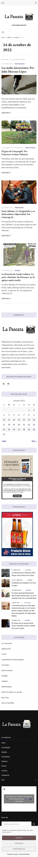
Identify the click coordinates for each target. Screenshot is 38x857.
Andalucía (6, 649)
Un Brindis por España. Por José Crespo (24, 584)
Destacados (20, 64)
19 (14, 424)
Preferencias (19, 849)
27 (19, 429)
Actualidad (7, 643)
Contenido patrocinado (13, 660)
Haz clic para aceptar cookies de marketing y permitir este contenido (19, 799)
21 (24, 424)
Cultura (28, 570)
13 (19, 420)
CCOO (4, 654)
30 (34, 429)
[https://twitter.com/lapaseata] (4, 384)
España (30, 580)
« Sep (4, 441)
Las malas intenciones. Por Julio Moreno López (18, 70)
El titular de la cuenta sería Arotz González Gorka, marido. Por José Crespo (23, 625)
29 (29, 429)
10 (4, 420)
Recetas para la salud (12, 692)
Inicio (3, 743)
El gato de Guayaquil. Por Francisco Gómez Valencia (15, 153)
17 (4, 424)
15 (29, 420)
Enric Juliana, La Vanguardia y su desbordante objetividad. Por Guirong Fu (18, 214)
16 (34, 420)
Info (3, 780)
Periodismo (19, 207)
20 (19, 424)
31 (4, 434)
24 (4, 429)
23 (34, 424)
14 (24, 420)
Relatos (5, 698)
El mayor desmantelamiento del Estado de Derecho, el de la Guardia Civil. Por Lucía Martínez (24, 595)
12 (14, 420)
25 (9, 429)
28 (24, 429)
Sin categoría (8, 703)
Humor (17, 270)
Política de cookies (12, 854)
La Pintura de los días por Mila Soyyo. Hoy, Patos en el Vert (23, 574)
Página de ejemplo (24, 854)
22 (29, 424)
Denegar (19, 843)
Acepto (19, 838)
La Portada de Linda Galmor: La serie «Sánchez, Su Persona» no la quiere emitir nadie (18, 277)
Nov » (34, 441)
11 (9, 420)
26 (14, 429)
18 (9, 424)
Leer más (5, 113)
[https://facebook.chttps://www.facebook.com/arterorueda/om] (8, 384)
